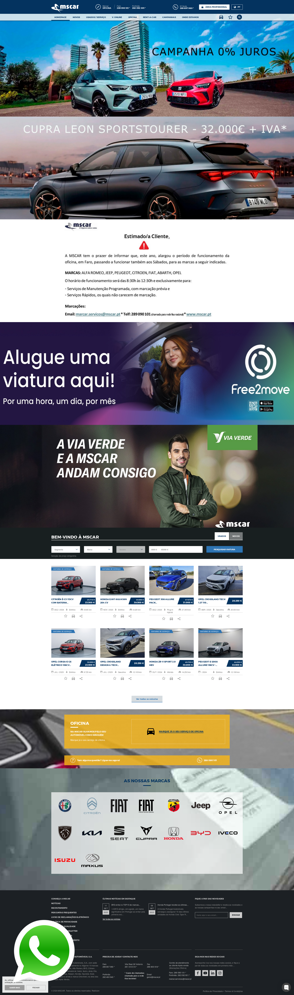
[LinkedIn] (212, 973)
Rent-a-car (149, 17)
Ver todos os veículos (147, 699)
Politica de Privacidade (213, 991)
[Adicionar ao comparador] (221, 17)
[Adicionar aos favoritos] (230, 17)
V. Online (117, 17)
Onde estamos (190, 17)
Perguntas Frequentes (64, 912)
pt (239, 7)
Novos (76, 17)
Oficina (132, 17)
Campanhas (169, 17)
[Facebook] (198, 973)
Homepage (60, 17)
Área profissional (216, 7)
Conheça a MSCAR (60, 899)
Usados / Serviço (96, 17)
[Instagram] (220, 973)
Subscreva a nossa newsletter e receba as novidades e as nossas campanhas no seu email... (218, 906)
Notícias (56, 903)
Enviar (236, 915)
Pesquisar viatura (224, 549)
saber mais (14, 987)
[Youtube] (205, 973)
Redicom (95, 990)
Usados (222, 536)
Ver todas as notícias (111, 919)
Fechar (36, 987)
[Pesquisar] (239, 17)
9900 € (154, 549)
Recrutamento (59, 908)
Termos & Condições (234, 991)
